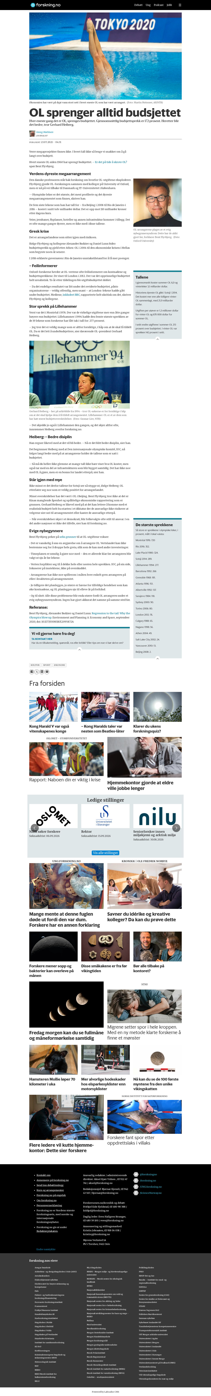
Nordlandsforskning (96, 1328)
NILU (37, 1381)
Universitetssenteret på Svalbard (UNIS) (157, 1363)
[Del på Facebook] (31, 671)
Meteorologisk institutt (45, 1362)
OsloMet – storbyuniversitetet (100, 1377)
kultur (35, 665)
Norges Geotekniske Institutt (100, 1332)
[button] (35, 828)
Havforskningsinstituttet (46, 1318)
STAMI (142, 1306)
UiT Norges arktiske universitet (153, 1334)
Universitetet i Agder (148, 1338)
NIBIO (37, 1370)
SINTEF (142, 1291)
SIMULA (143, 1287)
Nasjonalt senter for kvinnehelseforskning (106, 1309)
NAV (37, 1366)
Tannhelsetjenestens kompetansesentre (157, 1326)
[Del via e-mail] (46, 671)
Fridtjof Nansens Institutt (46, 1310)
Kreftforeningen (42, 1351)
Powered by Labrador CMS (105, 1392)
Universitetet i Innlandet (150, 1346)
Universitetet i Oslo (147, 1351)
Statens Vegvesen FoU (149, 1310)
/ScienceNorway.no (151, 1192)
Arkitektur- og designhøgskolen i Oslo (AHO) (56, 1271)
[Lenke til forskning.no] (78, 3)
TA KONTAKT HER (42, 638)
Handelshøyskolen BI (45, 1314)
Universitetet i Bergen (149, 1342)
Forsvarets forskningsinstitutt (49, 1302)
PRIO (141, 1271)
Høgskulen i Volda (43, 1330)
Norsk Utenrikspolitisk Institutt (101, 1365)
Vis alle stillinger (105, 853)
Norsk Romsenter (95, 1361)
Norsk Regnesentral (96, 1357)
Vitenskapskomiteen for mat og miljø (156, 1379)
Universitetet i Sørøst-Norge (152, 1359)
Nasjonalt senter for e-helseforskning (104, 1305)
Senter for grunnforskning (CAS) (154, 1295)
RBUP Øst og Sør (146, 1276)
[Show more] (157, 339)
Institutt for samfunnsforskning (49, 1342)
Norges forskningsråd (97, 1340)
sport (47, 665)
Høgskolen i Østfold (44, 1326)
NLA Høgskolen (94, 1267)
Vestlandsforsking (147, 1367)
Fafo (37, 1291)
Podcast (158, 5)
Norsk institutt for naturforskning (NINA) (106, 1369)
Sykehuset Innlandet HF (150, 1322)
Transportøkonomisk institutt (153, 1330)
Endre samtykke (45, 1249)
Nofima (90, 1320)
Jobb (169, 5)
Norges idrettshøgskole (98, 1349)
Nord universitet (94, 1324)
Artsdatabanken (42, 1276)
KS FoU (38, 1346)
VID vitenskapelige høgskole (152, 1375)
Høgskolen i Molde (43, 1322)
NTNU (89, 1286)
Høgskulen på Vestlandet (46, 1334)
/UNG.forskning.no (151, 1186)
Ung (148, 5)
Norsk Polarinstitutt (96, 1353)
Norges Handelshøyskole (98, 1336)
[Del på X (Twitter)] (36, 671)
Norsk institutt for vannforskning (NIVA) (105, 1373)
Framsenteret (41, 1306)
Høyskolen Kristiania (44, 1338)
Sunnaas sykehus (147, 1318)
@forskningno (148, 1174)
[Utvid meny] (180, 5)
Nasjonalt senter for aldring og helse (103, 1301)
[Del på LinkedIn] (41, 671)
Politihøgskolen (146, 1267)
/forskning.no (148, 1180)
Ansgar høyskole (42, 1267)
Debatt (138, 5)
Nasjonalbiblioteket (96, 1290)
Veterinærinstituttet (148, 1371)
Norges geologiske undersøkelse (102, 1345)
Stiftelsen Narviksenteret (150, 1314)
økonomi (59, 665)
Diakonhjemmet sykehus (46, 1280)
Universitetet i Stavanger (150, 1355)
